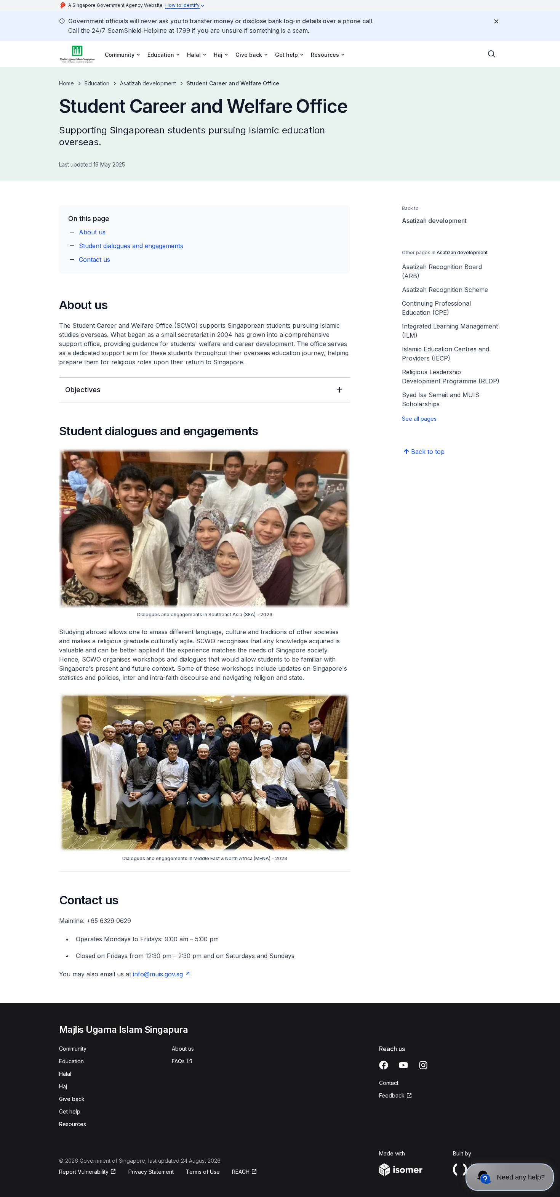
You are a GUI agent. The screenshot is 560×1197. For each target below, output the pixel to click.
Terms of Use (203, 1171)
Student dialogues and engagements (131, 246)
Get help (69, 1111)
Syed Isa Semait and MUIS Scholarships (440, 399)
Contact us (94, 259)
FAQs (178, 1061)
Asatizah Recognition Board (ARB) (442, 271)
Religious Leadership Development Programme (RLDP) (450, 376)
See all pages (419, 418)
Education (97, 83)
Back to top (428, 451)
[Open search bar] (492, 54)
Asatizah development (148, 83)
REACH (241, 1171)
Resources (72, 1124)
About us (92, 232)
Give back (72, 1099)
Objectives (83, 390)
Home (66, 83)
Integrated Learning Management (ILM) (450, 330)
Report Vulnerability (84, 1171)
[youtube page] (403, 1065)
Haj (63, 1086)
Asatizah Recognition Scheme (445, 289)
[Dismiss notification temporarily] (496, 21)
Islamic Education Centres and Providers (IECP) (445, 353)
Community (72, 1048)
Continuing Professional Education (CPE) (436, 308)
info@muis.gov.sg (158, 974)
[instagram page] (423, 1065)
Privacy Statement (151, 1171)
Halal (65, 1073)
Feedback (392, 1095)
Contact (388, 1083)
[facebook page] (383, 1065)
